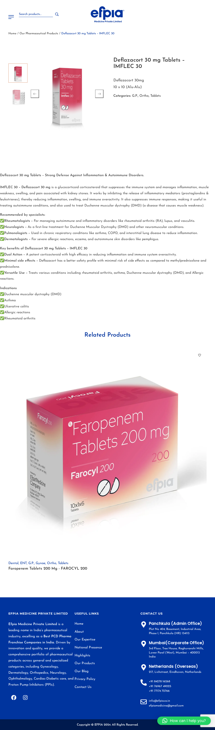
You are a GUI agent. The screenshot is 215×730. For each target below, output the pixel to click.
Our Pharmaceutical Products (39, 33)
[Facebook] (13, 697)
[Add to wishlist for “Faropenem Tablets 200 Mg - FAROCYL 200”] (199, 355)
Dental (13, 563)
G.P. (135, 96)
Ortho (144, 96)
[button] (184, 721)
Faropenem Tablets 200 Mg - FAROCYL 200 (47, 569)
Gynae (40, 563)
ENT (23, 563)
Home (12, 33)
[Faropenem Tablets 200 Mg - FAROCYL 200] (107, 452)
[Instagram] (25, 697)
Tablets (155, 96)
